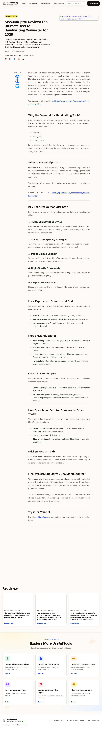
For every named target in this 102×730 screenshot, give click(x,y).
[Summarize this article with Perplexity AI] (10, 58)
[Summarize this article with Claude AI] (19, 58)
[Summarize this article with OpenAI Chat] (6, 58)
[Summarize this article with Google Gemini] (14, 58)
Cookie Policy (85, 720)
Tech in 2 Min (45, 3)
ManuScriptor (44, 517)
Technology (33, 3)
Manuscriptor (11, 16)
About (50, 720)
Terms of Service (72, 720)
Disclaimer (96, 720)
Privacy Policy (59, 720)
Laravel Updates (58, 3)
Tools (24, 3)
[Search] (84, 3)
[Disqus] (59, 554)
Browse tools (93, 3)
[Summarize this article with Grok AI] (23, 58)
